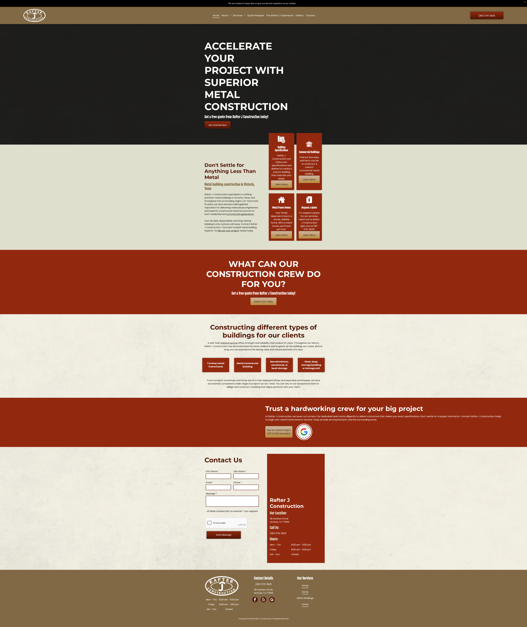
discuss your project (228, 230)
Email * (209, 482)
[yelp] (263, 600)
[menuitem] (216, 15)
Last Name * (239, 471)
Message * (211, 493)
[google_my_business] (272, 600)
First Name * (212, 471)
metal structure (229, 343)
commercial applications (240, 214)
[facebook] (255, 600)
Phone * (237, 482)
